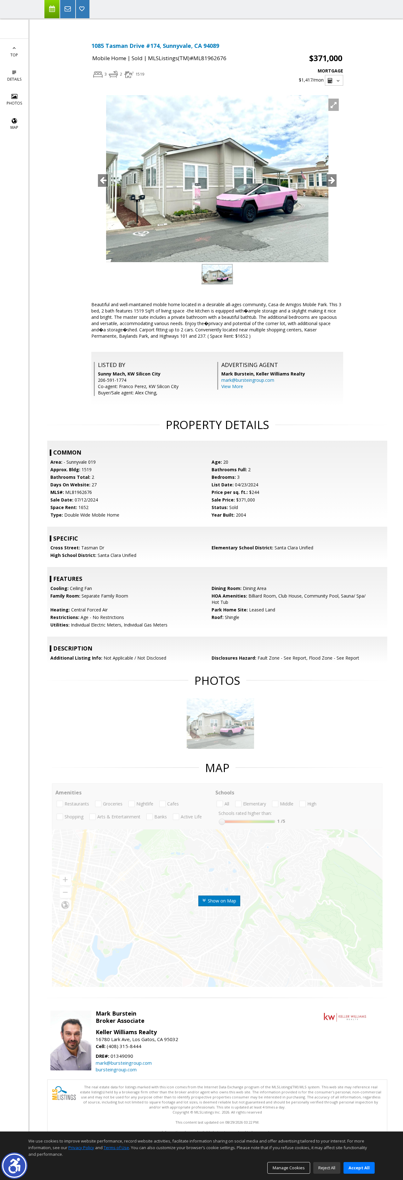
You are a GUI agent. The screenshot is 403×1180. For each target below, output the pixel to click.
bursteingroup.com (116, 1069)
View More (232, 386)
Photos (14, 103)
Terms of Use (116, 1147)
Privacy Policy (81, 1147)
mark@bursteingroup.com (247, 380)
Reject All (326, 1168)
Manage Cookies (289, 1168)
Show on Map (221, 901)
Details (14, 79)
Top (14, 55)
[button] (14, 1166)
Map (14, 127)
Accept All (359, 1168)
